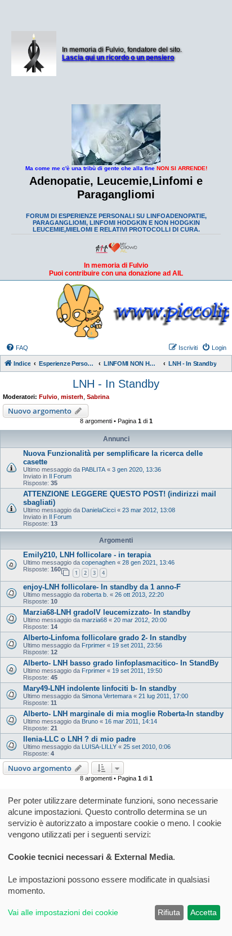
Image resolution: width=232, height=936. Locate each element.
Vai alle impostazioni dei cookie (63, 912)
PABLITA (93, 469)
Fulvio (48, 396)
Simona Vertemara (107, 696)
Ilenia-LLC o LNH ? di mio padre (79, 739)
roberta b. (95, 594)
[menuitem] (17, 347)
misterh (72, 396)
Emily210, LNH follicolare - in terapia (87, 555)
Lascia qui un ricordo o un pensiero (118, 57)
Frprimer (93, 645)
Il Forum (60, 476)
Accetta (203, 912)
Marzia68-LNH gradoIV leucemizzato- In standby (106, 612)
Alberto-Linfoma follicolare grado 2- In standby (104, 637)
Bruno (90, 721)
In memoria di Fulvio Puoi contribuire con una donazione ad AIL (116, 269)
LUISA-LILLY (99, 746)
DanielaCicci (98, 510)
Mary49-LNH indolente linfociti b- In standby (99, 688)
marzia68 (94, 619)
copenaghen (98, 562)
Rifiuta (169, 912)
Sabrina (98, 396)
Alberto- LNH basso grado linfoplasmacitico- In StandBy (120, 663)
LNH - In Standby (116, 384)
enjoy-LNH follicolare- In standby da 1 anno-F (102, 587)
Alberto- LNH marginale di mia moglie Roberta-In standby (123, 713)
